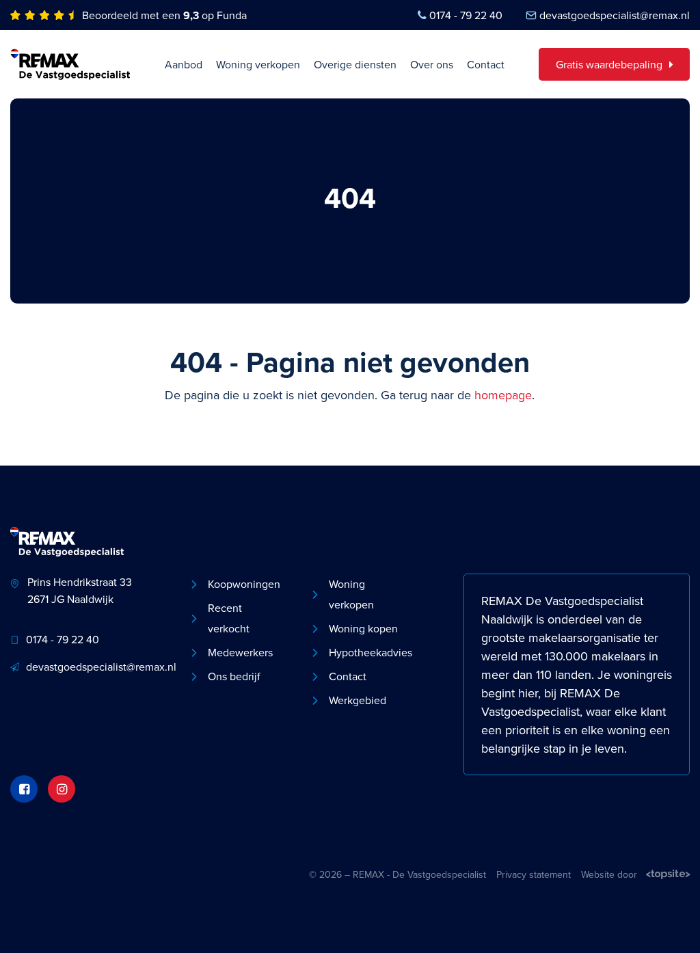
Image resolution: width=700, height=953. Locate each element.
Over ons (431, 64)
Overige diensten (355, 64)
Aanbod (183, 64)
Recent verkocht (229, 618)
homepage (503, 394)
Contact (485, 64)
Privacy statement (533, 874)
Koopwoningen (244, 583)
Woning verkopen (258, 64)
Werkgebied (357, 700)
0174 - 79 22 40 (465, 15)
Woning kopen (363, 628)
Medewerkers (240, 652)
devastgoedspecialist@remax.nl (614, 15)
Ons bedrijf (234, 676)
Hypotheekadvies (368, 652)
